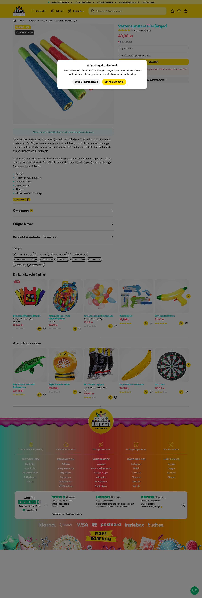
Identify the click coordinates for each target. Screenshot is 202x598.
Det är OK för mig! (114, 82)
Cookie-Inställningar (86, 82)
